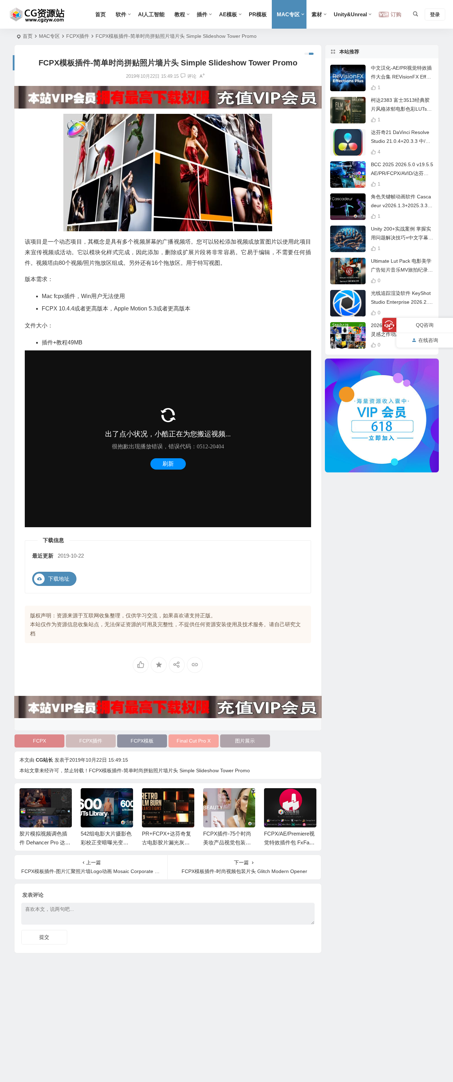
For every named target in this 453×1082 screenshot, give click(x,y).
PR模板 (258, 14)
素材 (316, 14)
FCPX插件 (77, 36)
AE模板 (228, 14)
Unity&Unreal (350, 14)
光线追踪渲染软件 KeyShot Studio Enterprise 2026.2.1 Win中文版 (401, 302)
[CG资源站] (37, 14)
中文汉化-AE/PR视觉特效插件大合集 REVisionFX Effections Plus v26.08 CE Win (402, 76)
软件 (121, 14)
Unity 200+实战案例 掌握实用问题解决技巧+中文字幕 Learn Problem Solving (401, 237)
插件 (202, 14)
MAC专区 (288, 14)
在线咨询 (428, 340)
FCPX (39, 741)
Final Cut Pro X (194, 741)
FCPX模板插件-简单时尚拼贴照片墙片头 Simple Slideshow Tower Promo (169, 770)
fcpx (59, 296)
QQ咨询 (425, 325)
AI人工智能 (151, 14)
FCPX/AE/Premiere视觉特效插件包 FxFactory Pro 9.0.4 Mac (289, 842)
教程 (179, 14)
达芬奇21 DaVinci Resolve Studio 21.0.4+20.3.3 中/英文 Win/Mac (400, 141)
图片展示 (245, 741)
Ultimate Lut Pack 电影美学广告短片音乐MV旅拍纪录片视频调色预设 (402, 269)
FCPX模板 (142, 741)
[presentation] (275, 799)
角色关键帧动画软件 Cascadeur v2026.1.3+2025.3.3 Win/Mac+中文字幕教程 (401, 205)
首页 (100, 14)
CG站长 (44, 760)
